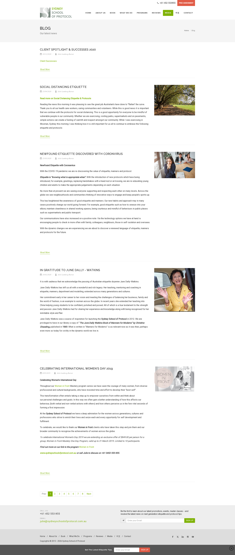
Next (89, 494)
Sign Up (189, 520)
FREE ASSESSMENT (186, 3)
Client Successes (48, 61)
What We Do (74, 536)
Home (186, 31)
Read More (45, 69)
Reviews (99, 536)
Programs (88, 536)
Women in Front (62, 386)
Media (109, 536)
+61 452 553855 (167, 3)
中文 (118, 536)
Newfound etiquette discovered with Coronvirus (81, 153)
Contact (127, 536)
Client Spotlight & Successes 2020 (68, 49)
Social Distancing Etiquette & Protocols (72, 98)
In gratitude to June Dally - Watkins (70, 270)
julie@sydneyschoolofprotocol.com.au (63, 521)
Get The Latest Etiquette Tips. (99, 550)
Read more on (47, 98)
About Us (53, 536)
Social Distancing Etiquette (63, 87)
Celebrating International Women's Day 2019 (76, 368)
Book (63, 536)
